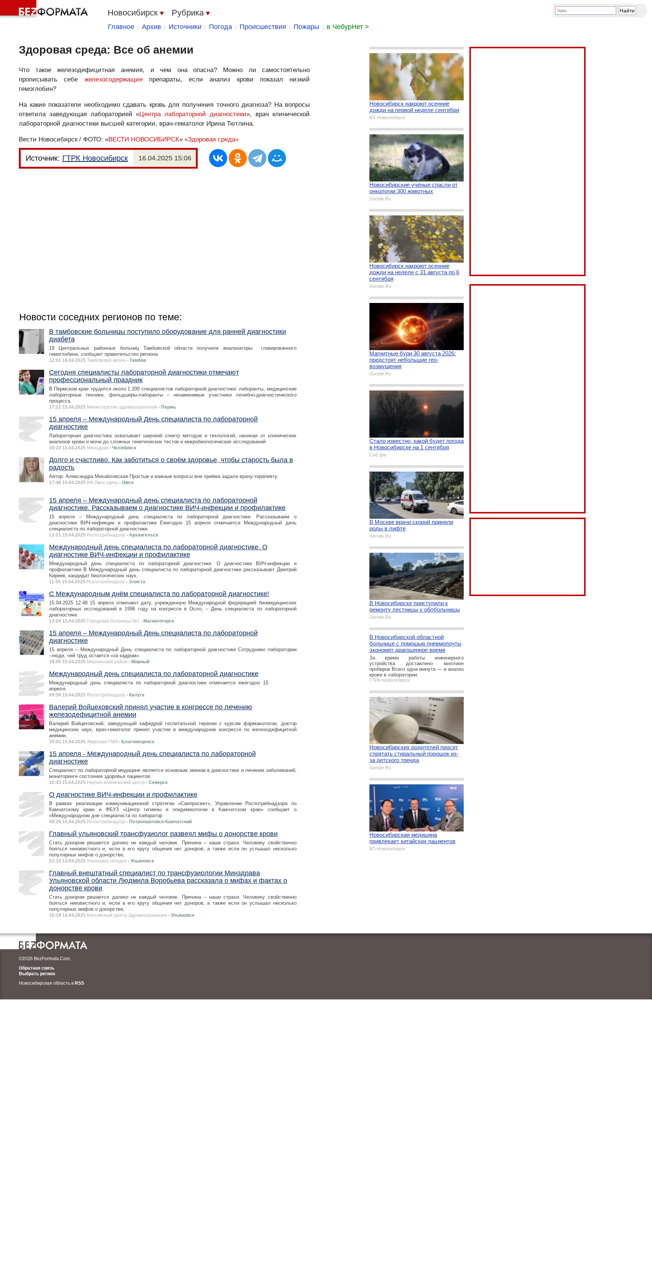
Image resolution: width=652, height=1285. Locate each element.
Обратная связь (36, 968)
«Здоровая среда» (211, 139)
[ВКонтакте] (218, 158)
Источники (185, 27)
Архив (151, 27)
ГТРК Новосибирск (95, 158)
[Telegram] (257, 158)
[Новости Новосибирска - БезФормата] (45, 9)
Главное (121, 27)
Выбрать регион (37, 973)
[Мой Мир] (277, 158)
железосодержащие (114, 79)
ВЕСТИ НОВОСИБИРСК (143, 139)
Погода (220, 27)
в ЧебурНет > (348, 27)
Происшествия (263, 27)
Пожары (306, 27)
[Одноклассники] (238, 158)
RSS (79, 983)
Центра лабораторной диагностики (192, 114)
